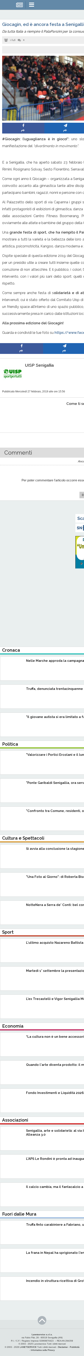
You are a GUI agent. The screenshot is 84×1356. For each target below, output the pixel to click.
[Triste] (65, 417)
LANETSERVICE (28, 1347)
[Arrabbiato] (22, 417)
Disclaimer (63, 1347)
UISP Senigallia (39, 365)
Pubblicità (74, 1347)
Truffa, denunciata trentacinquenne (54, 689)
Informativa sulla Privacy (43, 1350)
